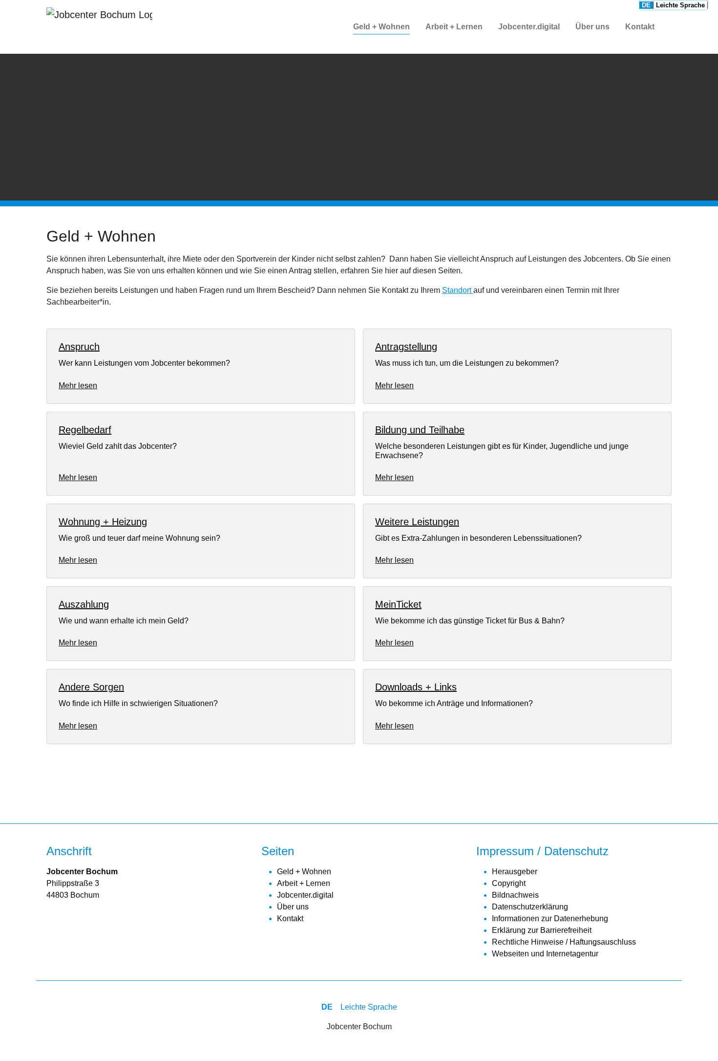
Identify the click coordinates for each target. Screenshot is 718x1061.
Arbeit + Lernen (303, 883)
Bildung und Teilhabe (420, 429)
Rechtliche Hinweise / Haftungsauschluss (564, 942)
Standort (457, 290)
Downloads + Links (416, 687)
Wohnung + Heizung (103, 521)
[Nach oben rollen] (696, 1039)
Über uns (293, 907)
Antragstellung (406, 346)
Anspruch (79, 346)
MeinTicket (398, 604)
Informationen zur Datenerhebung (550, 918)
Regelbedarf (85, 429)
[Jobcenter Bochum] (99, 27)
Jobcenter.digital (305, 895)
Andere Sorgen (91, 687)
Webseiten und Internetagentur (545, 954)
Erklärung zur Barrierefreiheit (541, 930)
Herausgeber (514, 871)
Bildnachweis (515, 895)
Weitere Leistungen (417, 521)
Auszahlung (84, 604)
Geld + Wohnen (304, 871)
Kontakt (290, 918)
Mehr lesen (78, 385)
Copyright (509, 883)
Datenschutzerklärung (530, 907)
